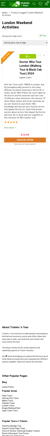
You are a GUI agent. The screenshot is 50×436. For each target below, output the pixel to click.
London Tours (8, 406)
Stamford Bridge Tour (12, 426)
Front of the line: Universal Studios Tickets (21, 431)
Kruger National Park (11, 408)
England (22, 78)
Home (4, 13)
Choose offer (25, 140)
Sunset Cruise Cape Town (13, 428)
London (28, 78)
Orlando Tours (8, 403)
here (40, 362)
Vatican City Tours (10, 398)
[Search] (34, 4)
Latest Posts (8, 387)
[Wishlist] (40, 4)
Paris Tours (7, 396)
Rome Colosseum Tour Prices (15, 433)
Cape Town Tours (10, 410)
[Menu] (3, 4)
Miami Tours (7, 401)
